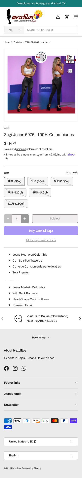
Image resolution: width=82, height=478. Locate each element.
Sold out (55, 218)
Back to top (39, 337)
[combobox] (41, 30)
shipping (21, 149)
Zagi (6, 127)
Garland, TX (58, 3)
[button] (66, 16)
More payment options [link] (41, 240)
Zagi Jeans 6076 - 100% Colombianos (32, 42)
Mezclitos (16, 468)
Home (7, 42)
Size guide (72, 172)
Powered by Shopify (31, 468)
